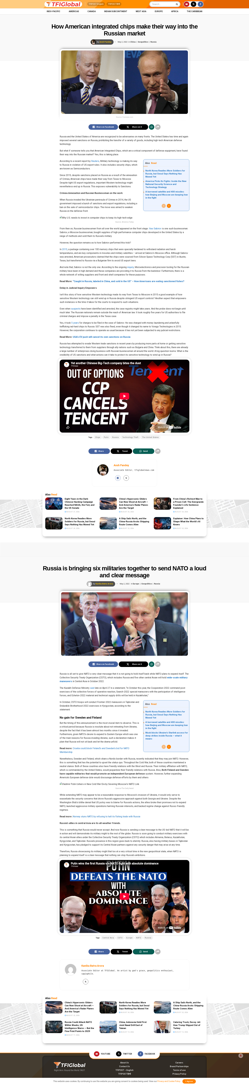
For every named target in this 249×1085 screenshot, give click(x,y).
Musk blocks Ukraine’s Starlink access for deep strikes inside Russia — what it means (166, 735)
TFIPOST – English (124, 1070)
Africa (174, 11)
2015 (64, 249)
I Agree (189, 1081)
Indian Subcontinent (115, 11)
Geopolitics (143, 42)
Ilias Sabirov (155, 228)
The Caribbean (194, 11)
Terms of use (179, 1070)
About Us (124, 1063)
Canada (91, 11)
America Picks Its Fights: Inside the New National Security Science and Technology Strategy (165, 184)
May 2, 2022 (123, 42)
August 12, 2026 (181, 1032)
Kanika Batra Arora (104, 584)
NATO (138, 938)
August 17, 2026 (72, 1035)
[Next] (169, 206)
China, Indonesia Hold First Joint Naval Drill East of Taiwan (133, 1025)
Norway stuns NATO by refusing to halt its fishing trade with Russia (106, 816)
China (133, 42)
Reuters (95, 161)
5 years (75, 322)
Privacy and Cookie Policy (168, 1081)
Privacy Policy (179, 1074)
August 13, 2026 (127, 1032)
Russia (153, 42)
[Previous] (164, 206)
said (92, 688)
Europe (159, 11)
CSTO (120, 938)
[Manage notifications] (240, 1055)
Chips (97, 437)
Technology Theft (130, 437)
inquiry (130, 267)
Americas (74, 11)
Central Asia (108, 938)
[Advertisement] (124, 548)
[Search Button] (177, 4)
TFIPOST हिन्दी (114, 4)
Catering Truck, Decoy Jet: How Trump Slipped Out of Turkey (187, 1025)
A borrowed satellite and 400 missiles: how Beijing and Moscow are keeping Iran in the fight (166, 194)
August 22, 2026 (127, 528)
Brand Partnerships (179, 1066)
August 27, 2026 (72, 512)
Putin (106, 437)
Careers (179, 1063)
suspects (76, 308)
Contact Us (124, 1066)
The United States (150, 437)
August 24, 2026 (181, 512)
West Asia (141, 11)
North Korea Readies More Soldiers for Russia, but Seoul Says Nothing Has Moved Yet (165, 173)
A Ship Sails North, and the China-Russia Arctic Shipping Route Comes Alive (134, 521)
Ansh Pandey (105, 42)
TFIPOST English (96, 4)
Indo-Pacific (53, 11)
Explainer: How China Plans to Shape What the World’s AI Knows (188, 521)
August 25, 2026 (127, 512)
